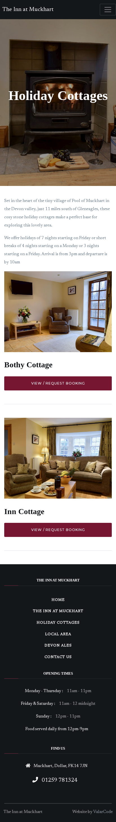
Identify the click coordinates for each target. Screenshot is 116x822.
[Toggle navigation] (108, 9)
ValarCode (103, 812)
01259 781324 (58, 780)
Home (58, 600)
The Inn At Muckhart (58, 611)
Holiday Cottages (58, 623)
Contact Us (58, 657)
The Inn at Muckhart (27, 9)
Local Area (58, 634)
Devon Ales (58, 645)
